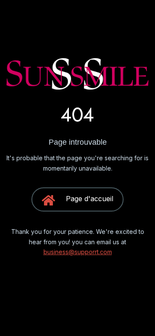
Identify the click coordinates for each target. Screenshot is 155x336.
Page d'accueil (89, 198)
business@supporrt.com (77, 251)
